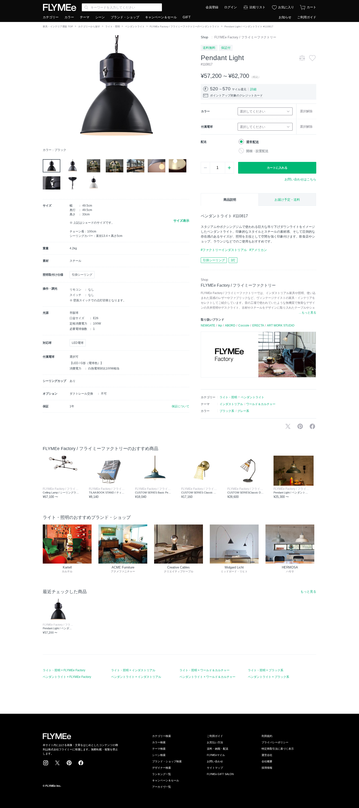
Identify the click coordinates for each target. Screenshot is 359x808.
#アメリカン (258, 250)
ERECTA (258, 325)
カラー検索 (159, 742)
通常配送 (252, 142)
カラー (69, 17)
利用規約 (267, 736)
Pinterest (69, 763)
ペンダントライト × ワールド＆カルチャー (207, 677)
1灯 (233, 260)
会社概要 (267, 761)
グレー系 (243, 411)
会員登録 (212, 7)
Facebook (81, 763)
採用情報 (267, 767)
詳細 (253, 89)
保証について (180, 406)
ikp (220, 325)
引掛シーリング (214, 260)
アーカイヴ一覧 (161, 786)
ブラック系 (227, 411)
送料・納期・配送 (217, 748)
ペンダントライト (135, 26)
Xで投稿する (288, 426)
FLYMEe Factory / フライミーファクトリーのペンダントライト (184, 26)
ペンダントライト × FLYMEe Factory (67, 677)
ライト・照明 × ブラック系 (265, 670)
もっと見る (308, 591)
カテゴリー (51, 17)
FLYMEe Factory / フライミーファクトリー (245, 37)
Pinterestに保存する (300, 426)
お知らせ (285, 17)
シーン (100, 17)
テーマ (84, 17)
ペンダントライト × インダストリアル (136, 677)
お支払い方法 (215, 742)
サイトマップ (215, 767)
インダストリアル (231, 404)
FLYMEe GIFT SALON (220, 774)
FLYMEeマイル (216, 755)
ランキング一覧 (161, 774)
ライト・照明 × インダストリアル (133, 670)
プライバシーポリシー (275, 742)
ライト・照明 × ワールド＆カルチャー (205, 670)
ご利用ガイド (306, 17)
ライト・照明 (112, 26)
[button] (47, 90)
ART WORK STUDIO (280, 325)
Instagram (46, 763)
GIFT (187, 17)
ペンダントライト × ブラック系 (268, 677)
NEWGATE (208, 325)
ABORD (230, 325)
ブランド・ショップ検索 (167, 761)
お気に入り (286, 7)
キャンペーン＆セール (161, 17)
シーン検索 (159, 755)
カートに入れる (277, 167)
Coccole (243, 325)
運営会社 (267, 755)
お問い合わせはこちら (300, 179)
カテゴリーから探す (89, 26)
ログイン (230, 7)
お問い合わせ (215, 761)
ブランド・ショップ (125, 17)
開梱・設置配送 (257, 151)
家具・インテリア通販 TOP (58, 26)
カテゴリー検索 (161, 736)
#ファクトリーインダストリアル (224, 250)
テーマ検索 (159, 748)
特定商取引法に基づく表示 (278, 748)
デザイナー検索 (161, 767)
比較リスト (257, 7)
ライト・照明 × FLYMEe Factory (64, 670)
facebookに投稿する (312, 426)
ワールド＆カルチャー (260, 404)
